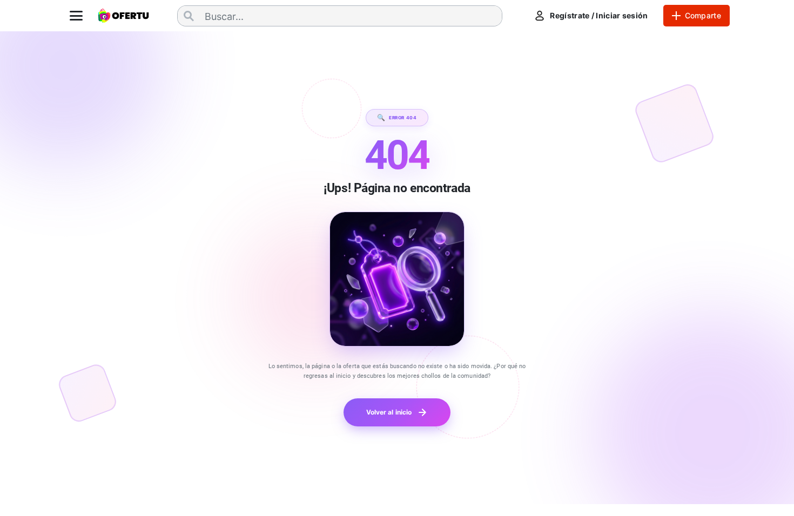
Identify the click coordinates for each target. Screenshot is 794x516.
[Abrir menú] (76, 16)
